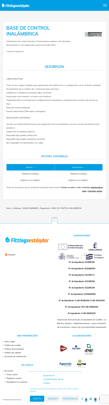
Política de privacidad (14, 349)
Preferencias (70, 398)
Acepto (37, 398)
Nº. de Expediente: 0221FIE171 (82, 275)
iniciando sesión (95, 191)
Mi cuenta (9, 371)
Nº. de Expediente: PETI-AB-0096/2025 (81, 307)
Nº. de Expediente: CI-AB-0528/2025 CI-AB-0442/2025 (82, 300)
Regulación (19, 51)
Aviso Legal (10, 341)
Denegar (53, 398)
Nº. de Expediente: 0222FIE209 (82, 287)
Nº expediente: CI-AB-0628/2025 (82, 313)
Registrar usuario (14, 378)
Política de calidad (13, 352)
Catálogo (17, 208)
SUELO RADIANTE (30, 208)
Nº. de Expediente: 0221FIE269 (82, 281)
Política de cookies (13, 345)
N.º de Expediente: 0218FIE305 (82, 262)
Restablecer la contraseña (18, 382)
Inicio (8, 208)
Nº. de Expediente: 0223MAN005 (82, 294)
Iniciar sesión (12, 374)
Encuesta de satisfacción (15, 356)
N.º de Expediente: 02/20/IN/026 (81, 268)
